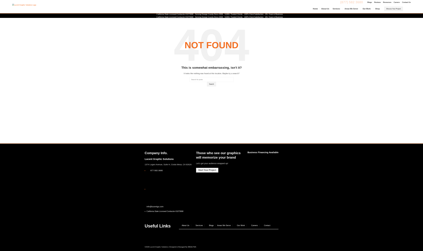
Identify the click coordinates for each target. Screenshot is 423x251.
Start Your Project (207, 170)
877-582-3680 (156, 170)
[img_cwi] (251, 162)
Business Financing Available (262, 152)
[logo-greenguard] (274, 161)
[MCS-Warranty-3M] (263, 159)
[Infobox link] (211, 9)
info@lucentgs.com (155, 207)
